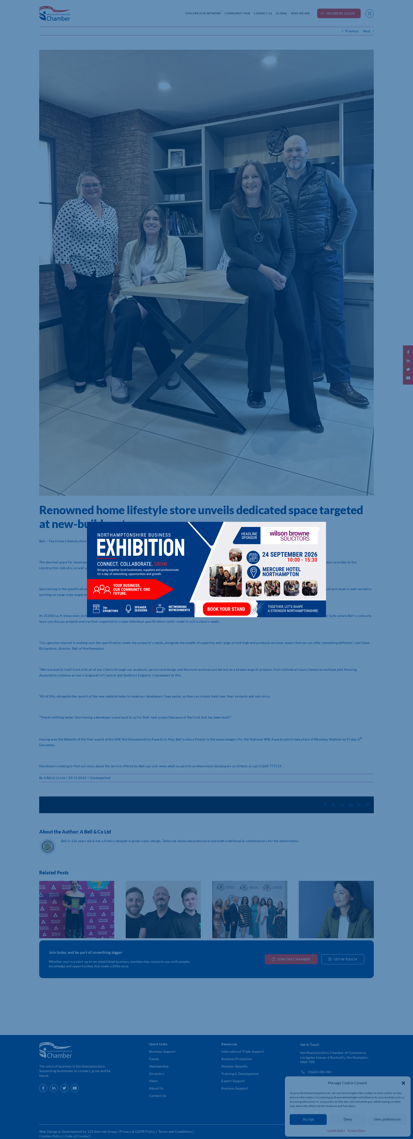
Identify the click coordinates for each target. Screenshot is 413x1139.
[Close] (317, 529)
